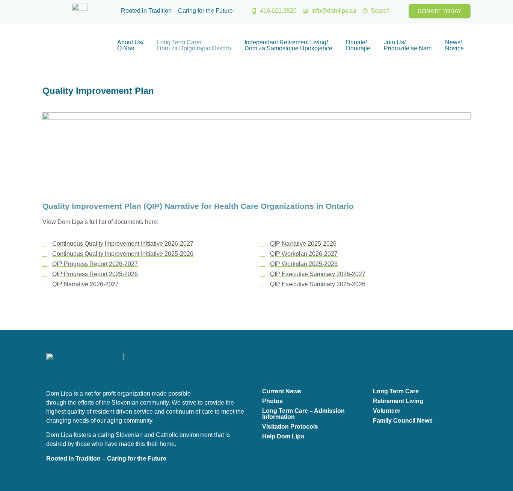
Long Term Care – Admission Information (303, 414)
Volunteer (386, 411)
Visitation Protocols (290, 426)
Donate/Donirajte (358, 45)
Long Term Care (396, 391)
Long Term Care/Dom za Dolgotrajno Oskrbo (194, 45)
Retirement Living (398, 401)
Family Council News (403, 420)
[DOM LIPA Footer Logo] (85, 367)
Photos (272, 401)
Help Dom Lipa (283, 436)
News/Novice (454, 45)
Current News (281, 391)
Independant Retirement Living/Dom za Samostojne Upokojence (288, 45)
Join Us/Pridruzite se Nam (408, 45)
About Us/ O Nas (130, 45)
